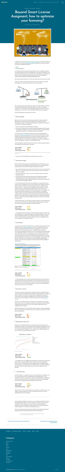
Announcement (9, 441)
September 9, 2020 (37, 24)
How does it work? (41, 2)
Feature (7, 447)
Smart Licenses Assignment (34, 61)
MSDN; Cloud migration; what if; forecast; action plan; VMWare (30, 413)
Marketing (8, 451)
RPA (7, 455)
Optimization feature (29, 63)
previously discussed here (28, 227)
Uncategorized (9, 461)
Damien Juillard (29, 24)
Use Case (8, 462)
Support (51, 2)
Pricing (47, 2)
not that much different (25, 134)
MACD (17, 67)
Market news (9, 450)
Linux (7, 448)
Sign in (57, 2)
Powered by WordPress (20, 469)
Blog (54, 2)
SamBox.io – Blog (12, 469)
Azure (7, 442)
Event (7, 445)
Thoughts (38, 8)
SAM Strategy (32, 8)
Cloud (7, 444)
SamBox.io (35, 2)
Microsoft (27, 8)
